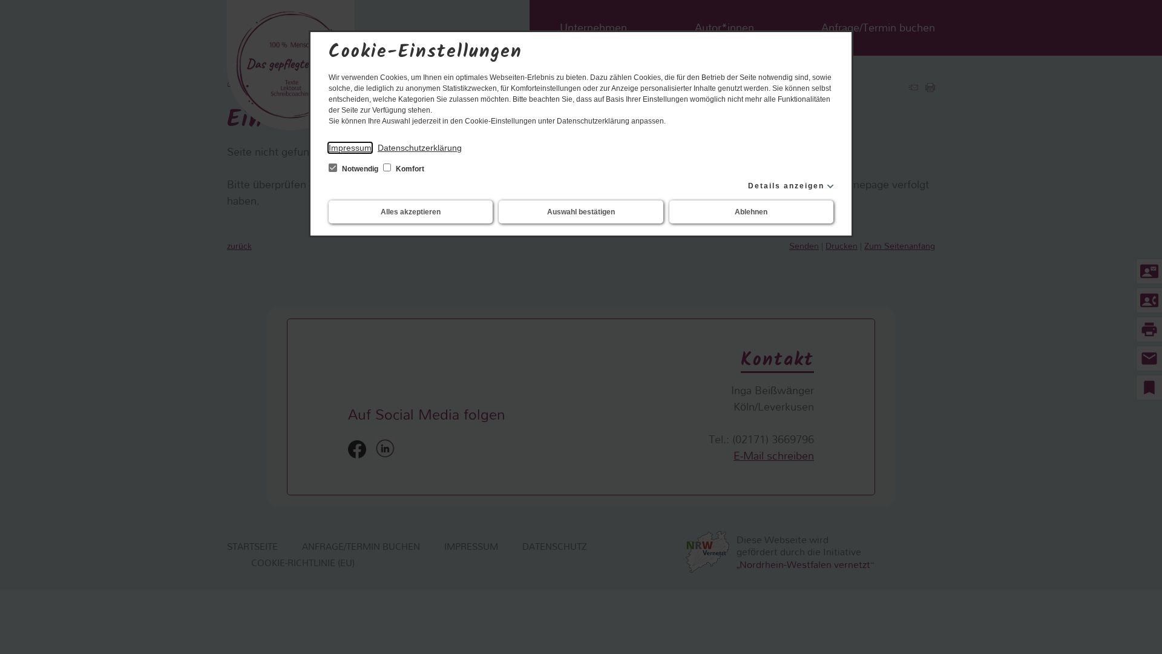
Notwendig (360, 169)
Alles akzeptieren (411, 212)
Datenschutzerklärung (420, 148)
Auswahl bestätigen (581, 212)
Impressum (350, 148)
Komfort (409, 169)
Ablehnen (751, 212)
